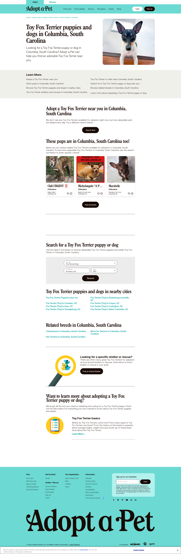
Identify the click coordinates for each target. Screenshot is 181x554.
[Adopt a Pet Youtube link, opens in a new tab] (127, 500)
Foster (111, 9)
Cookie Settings (74, 545)
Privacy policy (90, 481)
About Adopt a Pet (71, 478)
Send (145, 481)
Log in (47, 498)
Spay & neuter (31, 484)
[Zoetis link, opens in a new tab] (152, 544)
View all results (90, 205)
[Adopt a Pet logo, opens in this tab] (90, 525)
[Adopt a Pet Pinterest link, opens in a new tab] (123, 500)
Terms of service (91, 484)
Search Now (90, 130)
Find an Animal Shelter (92, 371)
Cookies (88, 487)
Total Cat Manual (32, 489)
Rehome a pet (31, 481)
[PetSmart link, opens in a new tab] (135, 544)
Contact (68, 484)
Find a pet (29, 478)
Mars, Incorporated (92, 492)
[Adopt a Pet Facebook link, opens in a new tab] (114, 500)
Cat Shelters (49, 492)
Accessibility (89, 489)
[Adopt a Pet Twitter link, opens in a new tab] (118, 500)
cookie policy (83, 550)
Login (137, 9)
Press (67, 487)
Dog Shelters (49, 489)
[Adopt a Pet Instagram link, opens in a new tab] (132, 500)
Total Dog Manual (32, 487)
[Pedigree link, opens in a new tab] (144, 544)
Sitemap (88, 478)
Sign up (149, 9)
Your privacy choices (93, 498)
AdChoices (89, 495)
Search (90, 278)
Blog (66, 481)
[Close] (177, 550)
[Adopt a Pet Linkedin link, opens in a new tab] (135, 500)
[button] (68, 193)
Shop (119, 9)
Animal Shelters (51, 486)
